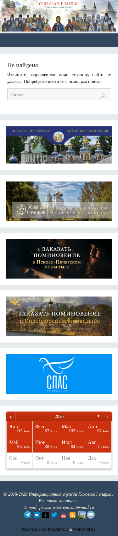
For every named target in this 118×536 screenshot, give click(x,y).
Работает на (35, 529)
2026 (59, 416)
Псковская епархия (51, 13)
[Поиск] (103, 96)
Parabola (58, 529)
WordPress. (85, 529)
